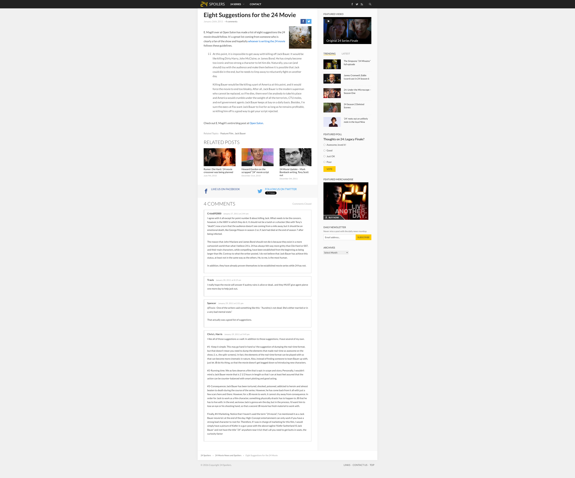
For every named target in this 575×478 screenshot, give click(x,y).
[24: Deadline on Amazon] (345, 201)
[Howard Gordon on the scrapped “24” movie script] (257, 157)
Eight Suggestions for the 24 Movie (250, 14)
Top (372, 464)
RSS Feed (361, 4)
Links (347, 464)
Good (329, 150)
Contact (255, 4)
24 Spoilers (213, 4)
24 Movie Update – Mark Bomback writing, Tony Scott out (294, 172)
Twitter (357, 4)
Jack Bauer (240, 133)
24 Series (235, 4)
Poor (329, 161)
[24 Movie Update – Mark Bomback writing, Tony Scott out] (295, 157)
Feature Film (226, 133)
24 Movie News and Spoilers (228, 455)
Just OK (331, 156)
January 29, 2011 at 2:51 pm (230, 303)
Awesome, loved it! (336, 144)
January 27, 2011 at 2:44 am (236, 213)
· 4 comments (230, 21)
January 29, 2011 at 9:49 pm (237, 334)
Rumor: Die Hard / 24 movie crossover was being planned (218, 171)
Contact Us (360, 464)
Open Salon (256, 123)
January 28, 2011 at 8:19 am (228, 280)
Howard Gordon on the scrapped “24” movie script (255, 171)
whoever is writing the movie (266, 41)
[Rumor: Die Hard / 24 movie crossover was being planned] (220, 157)
